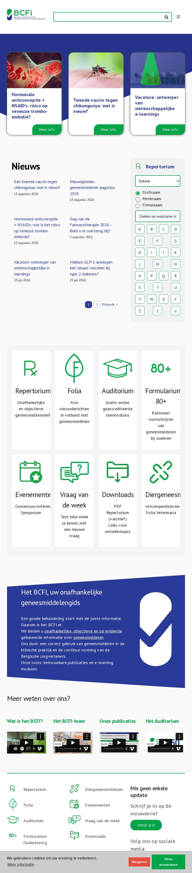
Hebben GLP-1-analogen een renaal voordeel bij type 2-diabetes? (91, 267)
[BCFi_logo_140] (26, 11)
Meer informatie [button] (20, 864)
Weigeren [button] (139, 862)
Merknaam (151, 198)
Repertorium (159, 166)
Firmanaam (152, 205)
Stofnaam (150, 192)
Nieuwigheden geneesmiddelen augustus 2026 (92, 187)
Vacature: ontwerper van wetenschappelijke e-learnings (35, 267)
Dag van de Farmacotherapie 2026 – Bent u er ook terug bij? (91, 224)
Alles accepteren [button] (168, 861)
